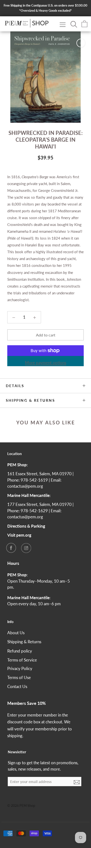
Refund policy (19, 650)
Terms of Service (22, 659)
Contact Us (17, 686)
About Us (16, 632)
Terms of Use (19, 677)
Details (15, 385)
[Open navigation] (63, 24)
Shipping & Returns (30, 400)
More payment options (45, 362)
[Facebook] (11, 548)
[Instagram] (26, 548)
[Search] (73, 23)
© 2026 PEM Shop (21, 805)
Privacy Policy (19, 668)
